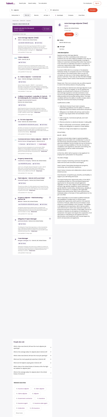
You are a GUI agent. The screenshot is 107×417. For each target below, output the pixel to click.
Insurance (42, 398)
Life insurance (36, 408)
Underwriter (21, 408)
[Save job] (50, 37)
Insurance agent (23, 403)
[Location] (66, 10)
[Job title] (27, 10)
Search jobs (16, 20)
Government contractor (25, 398)
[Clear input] (45, 10)
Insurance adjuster (23, 389)
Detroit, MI (22, 20)
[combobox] (28, 10)
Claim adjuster (40, 389)
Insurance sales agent (40, 403)
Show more (39, 50)
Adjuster (36, 393)
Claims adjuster (22, 393)
